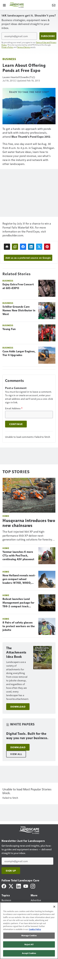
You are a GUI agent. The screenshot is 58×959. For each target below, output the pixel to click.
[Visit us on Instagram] (32, 885)
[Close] (54, 906)
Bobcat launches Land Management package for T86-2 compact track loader (18, 602)
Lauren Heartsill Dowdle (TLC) (18, 77)
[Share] (23, 247)
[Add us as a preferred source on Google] (15, 247)
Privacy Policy (7, 47)
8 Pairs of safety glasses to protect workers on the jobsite (18, 626)
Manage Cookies (29, 935)
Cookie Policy (35, 929)
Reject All (28, 944)
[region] (29, 930)
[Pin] (47, 247)
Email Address (13, 408)
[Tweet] (39, 247)
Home (5, 516)
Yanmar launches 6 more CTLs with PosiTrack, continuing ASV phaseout (18, 555)
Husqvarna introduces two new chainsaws (28, 523)
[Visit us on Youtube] (25, 885)
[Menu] (4, 5)
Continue (16, 424)
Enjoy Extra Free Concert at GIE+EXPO (18, 286)
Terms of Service (23, 47)
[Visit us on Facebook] (4, 885)
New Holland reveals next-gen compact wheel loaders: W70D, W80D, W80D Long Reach (19, 579)
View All (16, 754)
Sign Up (11, 870)
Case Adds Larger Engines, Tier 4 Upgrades (18, 353)
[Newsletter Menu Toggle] (54, 5)
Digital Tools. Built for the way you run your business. (27, 736)
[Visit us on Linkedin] (18, 885)
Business (9, 59)
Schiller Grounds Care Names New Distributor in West (18, 310)
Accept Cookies (29, 953)
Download (17, 706)
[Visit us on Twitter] (11, 885)
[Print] (7, 247)
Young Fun (9, 329)
